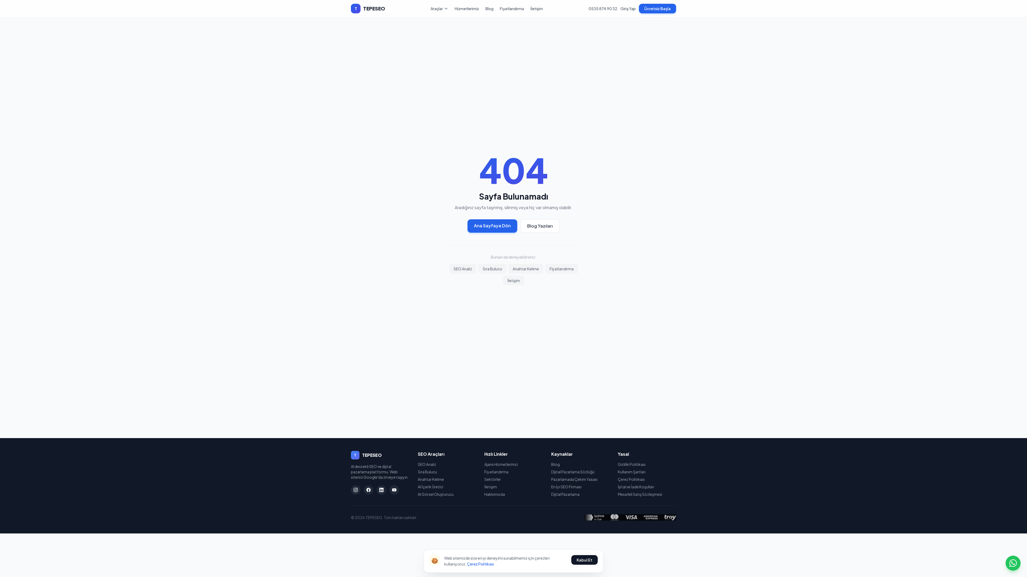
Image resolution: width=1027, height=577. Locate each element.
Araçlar (437, 8)
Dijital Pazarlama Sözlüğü (573, 471)
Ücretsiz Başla (657, 8)
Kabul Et (584, 559)
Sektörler (492, 479)
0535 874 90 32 (603, 8)
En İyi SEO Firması (566, 486)
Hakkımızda (494, 494)
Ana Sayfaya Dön (492, 225)
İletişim (536, 8)
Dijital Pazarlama (565, 494)
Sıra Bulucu (492, 268)
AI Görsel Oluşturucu (436, 494)
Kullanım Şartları (632, 471)
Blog (489, 8)
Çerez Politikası (631, 479)
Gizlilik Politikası (632, 464)
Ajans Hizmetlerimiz (501, 464)
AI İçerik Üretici (430, 486)
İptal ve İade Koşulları (636, 486)
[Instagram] (356, 490)
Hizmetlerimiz (467, 8)
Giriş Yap (628, 8)
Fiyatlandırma (512, 8)
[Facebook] (368, 490)
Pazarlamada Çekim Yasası (574, 479)
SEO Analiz (463, 268)
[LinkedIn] (381, 490)
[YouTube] (394, 490)
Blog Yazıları (540, 226)
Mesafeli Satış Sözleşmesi (640, 494)
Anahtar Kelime (526, 268)
